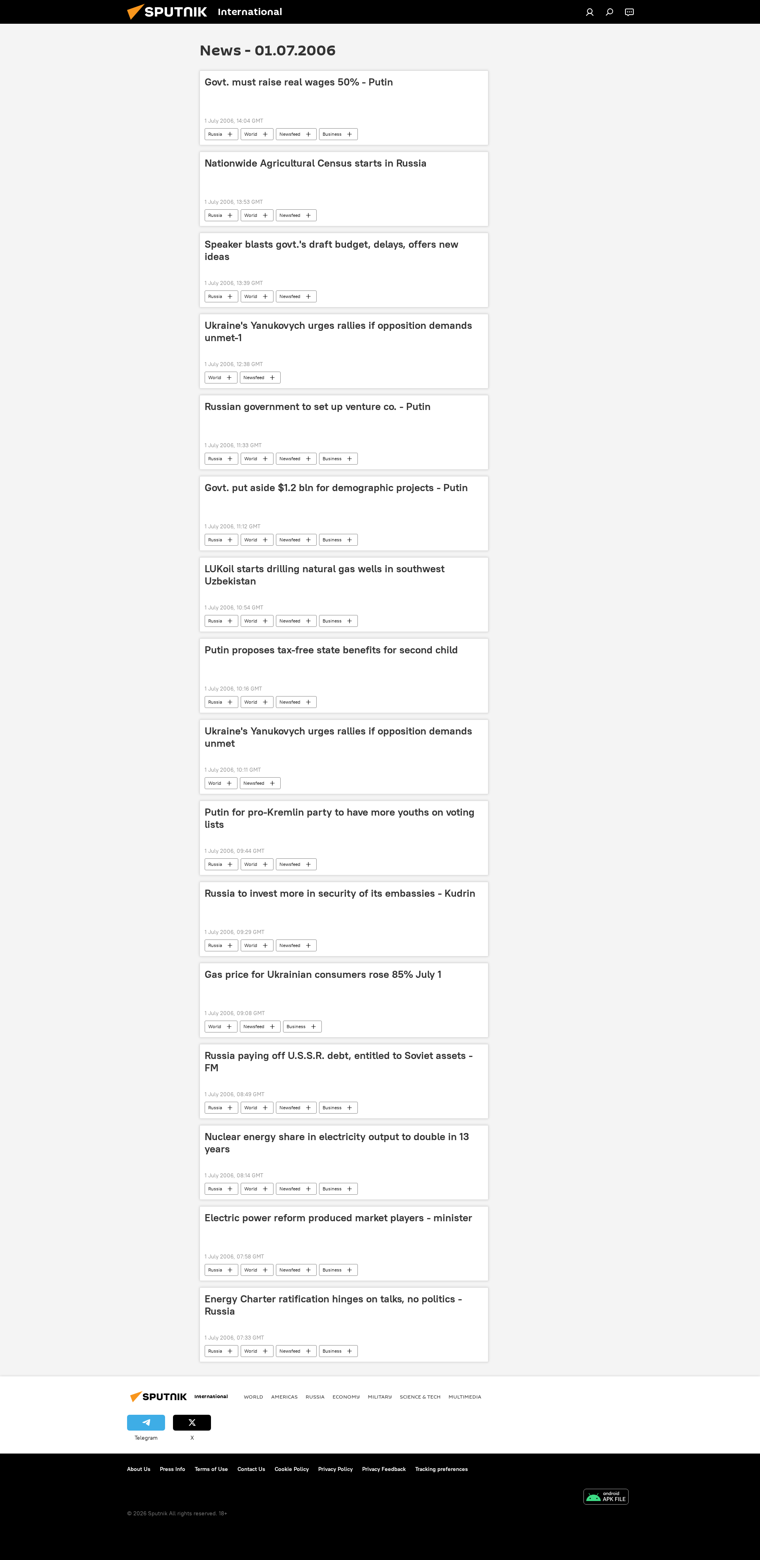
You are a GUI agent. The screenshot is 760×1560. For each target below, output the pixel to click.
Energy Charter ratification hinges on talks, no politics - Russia (333, 1304)
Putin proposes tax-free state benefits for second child (331, 649)
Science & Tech (420, 1396)
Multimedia (464, 1396)
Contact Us (251, 1469)
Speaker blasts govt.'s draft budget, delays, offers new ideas (331, 250)
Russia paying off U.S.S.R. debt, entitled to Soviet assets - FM (339, 1061)
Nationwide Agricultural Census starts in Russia (316, 163)
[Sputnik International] (170, 21)
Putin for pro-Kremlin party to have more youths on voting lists (340, 818)
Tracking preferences (441, 1469)
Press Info (172, 1469)
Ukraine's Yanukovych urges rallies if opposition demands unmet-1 (338, 331)
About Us (138, 1469)
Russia (215, 134)
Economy (346, 1396)
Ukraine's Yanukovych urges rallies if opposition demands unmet (338, 737)
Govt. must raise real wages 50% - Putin (299, 82)
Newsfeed (289, 134)
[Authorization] (590, 12)
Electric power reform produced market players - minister (338, 1217)
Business (332, 134)
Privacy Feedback (384, 1469)
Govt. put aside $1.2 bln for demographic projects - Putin (336, 487)
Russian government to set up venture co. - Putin (318, 406)
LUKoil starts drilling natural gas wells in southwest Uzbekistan (325, 574)
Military (380, 1396)
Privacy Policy (335, 1469)
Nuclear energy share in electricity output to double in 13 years (337, 1142)
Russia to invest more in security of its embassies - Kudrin (340, 893)
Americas (284, 1396)
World (250, 134)
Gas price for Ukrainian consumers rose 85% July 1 (323, 974)
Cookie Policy (292, 1469)
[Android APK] (606, 1498)
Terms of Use (211, 1469)
